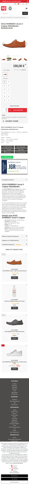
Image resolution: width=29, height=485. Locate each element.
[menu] (26, 8)
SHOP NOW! (24, 1)
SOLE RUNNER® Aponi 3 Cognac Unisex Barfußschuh (14, 270)
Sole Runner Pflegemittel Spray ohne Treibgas (14, 301)
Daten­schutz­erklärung (18, 463)
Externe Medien (15, 468)
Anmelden (14, 383)
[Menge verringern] (6, 111)
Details (14, 277)
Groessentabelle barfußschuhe (14, 439)
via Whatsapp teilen (7, 157)
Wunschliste (8, 152)
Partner (14, 425)
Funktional (15, 471)
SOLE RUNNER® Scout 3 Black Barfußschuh (14, 331)
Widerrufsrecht (14, 404)
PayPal (15, 469)
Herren (4, 17)
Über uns (14, 413)
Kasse (14, 390)
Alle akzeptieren (14, 475)
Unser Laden (14, 418)
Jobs (14, 428)
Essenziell (15, 465)
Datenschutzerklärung (14, 401)
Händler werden (14, 411)
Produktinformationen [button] (8, 180)
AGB (15, 402)
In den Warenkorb (18, 110)
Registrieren (14, 385)
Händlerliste (14, 420)
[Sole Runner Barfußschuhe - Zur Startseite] (4, 9)
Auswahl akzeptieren (14, 482)
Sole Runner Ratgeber (14, 423)
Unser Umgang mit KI (14, 432)
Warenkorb (14, 389)
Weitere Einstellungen (14, 472)
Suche (25, 13)
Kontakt (14, 410)
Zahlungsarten (14, 392)
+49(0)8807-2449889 (11, 121)
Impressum (14, 399)
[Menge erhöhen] (6, 109)
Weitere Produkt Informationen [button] (10, 236)
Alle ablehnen (14, 479)
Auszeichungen (14, 415)
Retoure (14, 437)
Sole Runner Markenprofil (14, 427)
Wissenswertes (14, 422)
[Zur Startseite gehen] (1, 17)
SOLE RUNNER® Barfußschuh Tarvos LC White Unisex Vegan (14, 362)
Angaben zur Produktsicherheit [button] (10, 240)
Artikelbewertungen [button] (21, 152)
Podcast (14, 430)
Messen (14, 416)
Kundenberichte (14, 441)
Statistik (15, 467)
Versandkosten (23, 69)
